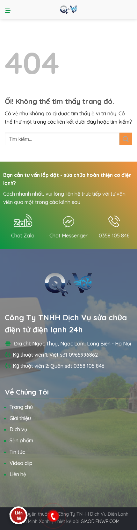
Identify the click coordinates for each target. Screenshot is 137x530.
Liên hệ (18, 474)
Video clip (21, 463)
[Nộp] (125, 139)
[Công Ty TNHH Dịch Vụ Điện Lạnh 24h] (68, 9)
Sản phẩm (21, 440)
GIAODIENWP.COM (100, 521)
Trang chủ (21, 407)
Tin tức (17, 452)
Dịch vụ (18, 429)
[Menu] (8, 10)
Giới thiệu (20, 418)
